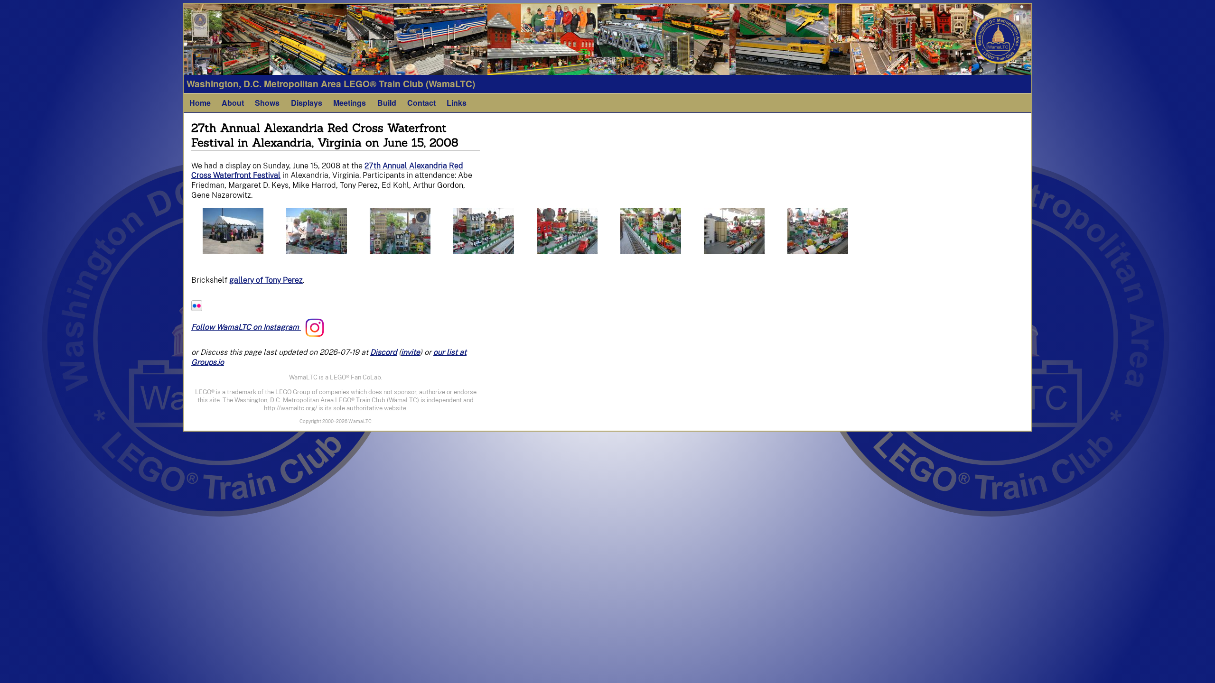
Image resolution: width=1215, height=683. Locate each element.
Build (386, 102)
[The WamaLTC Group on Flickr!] (196, 308)
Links (457, 102)
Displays (306, 102)
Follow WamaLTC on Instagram (246, 327)
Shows (267, 102)
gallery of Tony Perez (266, 280)
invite (410, 352)
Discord (383, 352)
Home (200, 102)
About (233, 102)
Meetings (349, 102)
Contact (421, 102)
